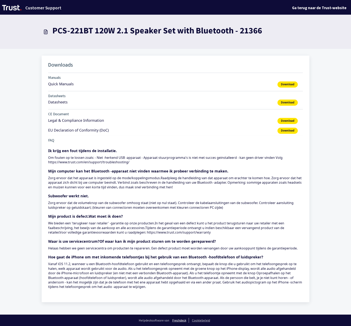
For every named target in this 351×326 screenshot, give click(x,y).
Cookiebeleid (201, 320)
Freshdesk (179, 320)
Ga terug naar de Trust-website (319, 7)
